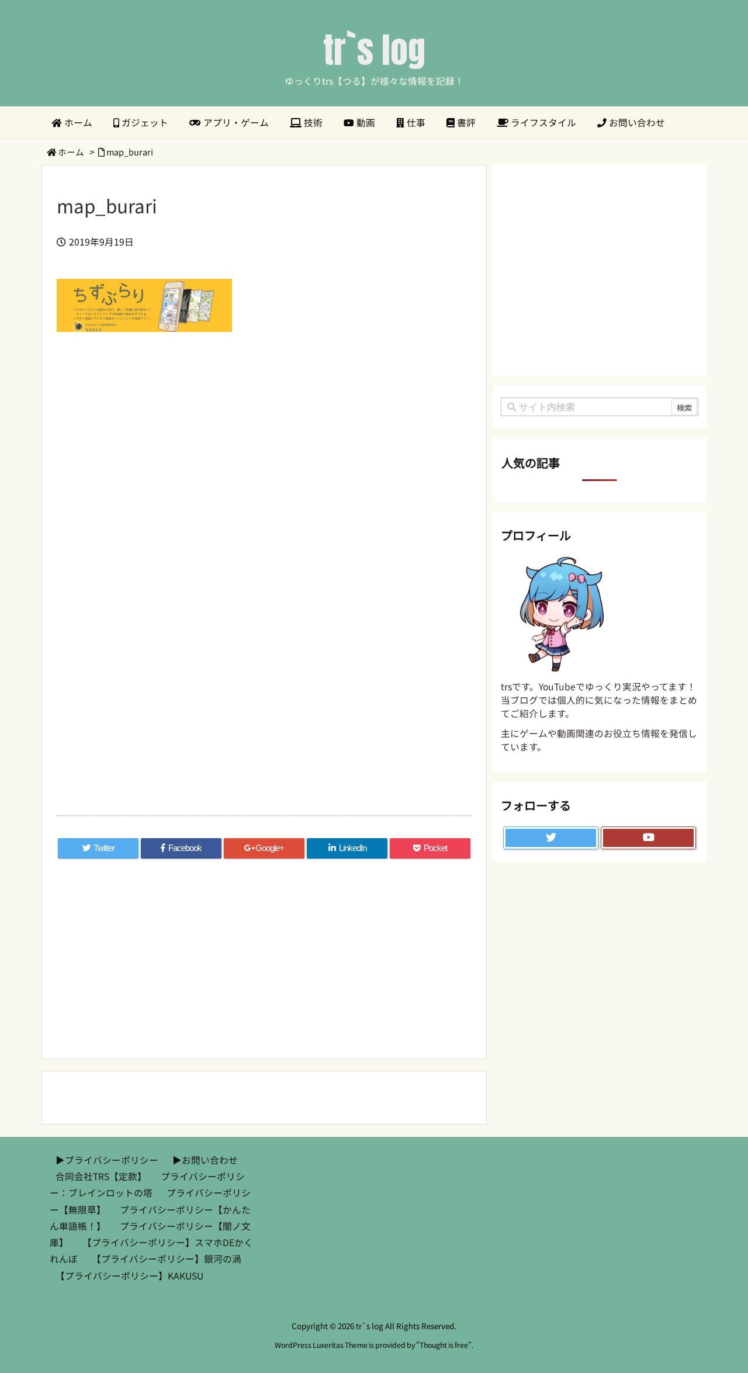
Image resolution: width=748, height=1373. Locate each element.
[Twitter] (551, 838)
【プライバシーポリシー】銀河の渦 (166, 1258)
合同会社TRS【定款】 (101, 1176)
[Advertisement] (264, 472)
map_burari (129, 152)
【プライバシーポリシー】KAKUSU (129, 1275)
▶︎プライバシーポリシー (107, 1160)
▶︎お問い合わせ (205, 1160)
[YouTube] (648, 838)
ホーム (71, 152)
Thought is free (444, 1345)
